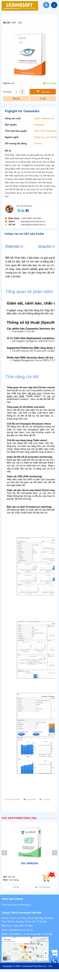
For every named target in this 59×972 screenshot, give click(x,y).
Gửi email (31, 799)
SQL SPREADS (29, 863)
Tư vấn (43, 98)
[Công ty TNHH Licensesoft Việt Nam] (29, 949)
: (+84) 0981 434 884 (30, 218)
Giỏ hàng (45, 92)
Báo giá (16, 98)
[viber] (27, 210)
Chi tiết (16, 887)
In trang (46, 799)
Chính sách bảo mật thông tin (16, 904)
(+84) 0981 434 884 (23, 925)
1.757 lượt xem (43, 887)
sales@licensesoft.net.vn (20, 930)
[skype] (19, 210)
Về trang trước (13, 799)
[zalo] (23, 210)
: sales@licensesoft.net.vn (32, 221)
